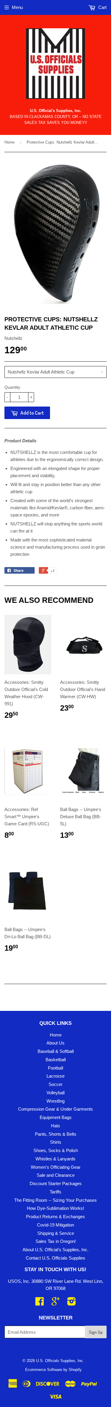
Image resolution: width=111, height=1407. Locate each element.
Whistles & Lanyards (55, 1158)
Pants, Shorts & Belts (55, 1134)
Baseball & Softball (56, 1051)
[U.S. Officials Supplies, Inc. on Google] (55, 1303)
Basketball (56, 1059)
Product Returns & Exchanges (55, 1216)
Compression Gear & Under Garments (55, 1109)
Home (9, 142)
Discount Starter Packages (56, 1183)
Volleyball (55, 1092)
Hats (55, 1125)
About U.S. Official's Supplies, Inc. (55, 1249)
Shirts (55, 1142)
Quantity (12, 387)
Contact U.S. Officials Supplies (55, 1257)
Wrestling (55, 1101)
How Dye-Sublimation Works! (55, 1208)
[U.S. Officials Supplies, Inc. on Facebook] (39, 1303)
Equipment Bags (56, 1117)
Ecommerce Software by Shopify (53, 1369)
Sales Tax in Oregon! (56, 1241)
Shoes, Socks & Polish (55, 1150)
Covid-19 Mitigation (55, 1224)
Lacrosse (55, 1075)
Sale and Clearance (56, 1175)
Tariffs (55, 1191)
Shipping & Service (55, 1233)
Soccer (55, 1084)
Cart (102, 7)
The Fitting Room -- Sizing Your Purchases (55, 1200)
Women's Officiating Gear (56, 1167)
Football (55, 1067)
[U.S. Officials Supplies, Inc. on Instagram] (71, 1303)
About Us (55, 1042)
